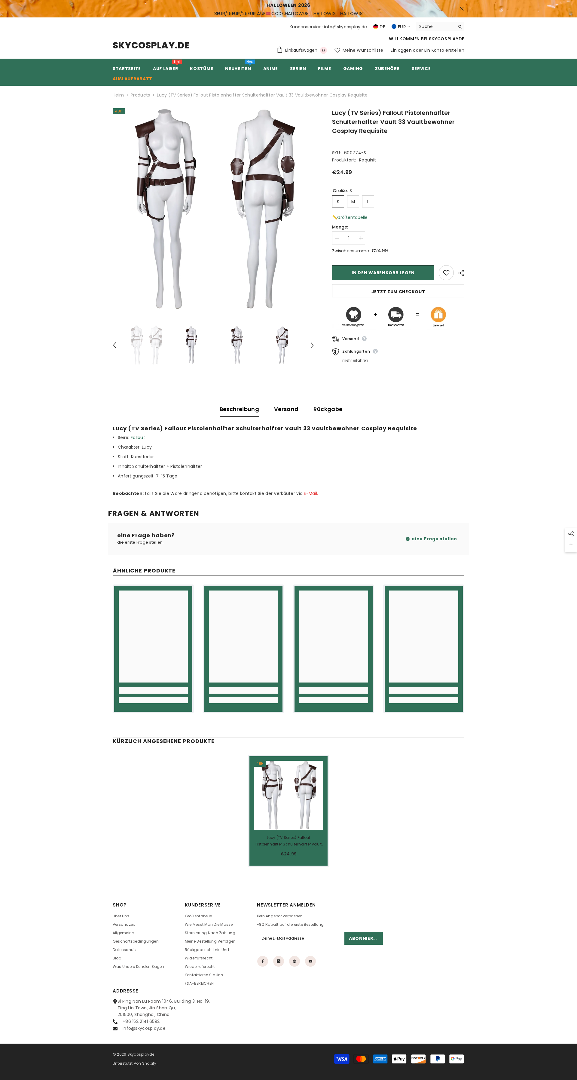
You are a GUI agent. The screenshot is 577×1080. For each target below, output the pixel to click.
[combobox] (435, 26)
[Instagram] (278, 961)
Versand (286, 409)
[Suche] (440, 26)
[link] (153, 690)
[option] (213, 209)
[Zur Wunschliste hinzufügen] (446, 272)
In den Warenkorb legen (383, 273)
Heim (118, 95)
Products (140, 95)
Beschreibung (239, 409)
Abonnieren (364, 938)
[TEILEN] (459, 273)
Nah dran (461, 8)
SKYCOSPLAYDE (446, 39)
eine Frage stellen (434, 539)
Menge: (340, 227)
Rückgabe (327, 409)
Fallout (138, 437)
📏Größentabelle (350, 217)
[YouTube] (310, 961)
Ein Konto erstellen (444, 50)
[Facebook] (262, 961)
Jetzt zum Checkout (398, 292)
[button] (114, 345)
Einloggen (401, 50)
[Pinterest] (294, 961)
